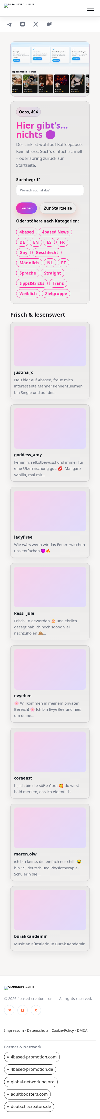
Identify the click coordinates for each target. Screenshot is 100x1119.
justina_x (23, 372)
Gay (23, 252)
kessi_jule (24, 613)
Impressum (14, 1030)
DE (22, 242)
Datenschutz (37, 1030)
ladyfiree (23, 537)
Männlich (29, 263)
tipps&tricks (31, 283)
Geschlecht (47, 252)
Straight (52, 273)
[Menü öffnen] (91, 8)
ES (49, 242)
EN (36, 242)
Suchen (27, 208)
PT (63, 263)
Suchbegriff (28, 179)
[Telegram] (9, 24)
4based (26, 232)
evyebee (23, 695)
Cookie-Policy (63, 1030)
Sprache (27, 273)
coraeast (23, 778)
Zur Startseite (58, 208)
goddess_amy (28, 455)
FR (62, 242)
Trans (58, 283)
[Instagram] (22, 24)
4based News (55, 232)
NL (50, 263)
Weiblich (28, 293)
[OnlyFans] (49, 24)
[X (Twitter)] (36, 24)
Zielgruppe (56, 293)
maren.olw (25, 854)
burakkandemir (30, 936)
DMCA (82, 1030)
